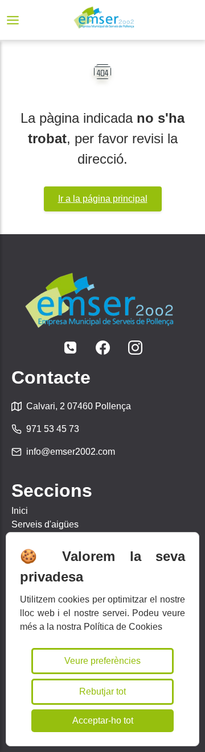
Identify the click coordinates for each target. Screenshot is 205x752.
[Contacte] (70, 347)
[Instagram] (135, 347)
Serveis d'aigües (45, 524)
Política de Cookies (123, 626)
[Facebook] (103, 347)
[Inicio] (104, 20)
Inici (19, 511)
